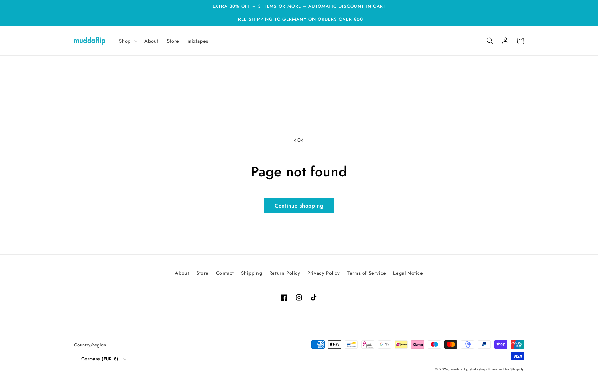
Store (202, 273)
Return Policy (284, 273)
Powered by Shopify (506, 369)
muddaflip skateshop (469, 369)
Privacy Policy (323, 273)
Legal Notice (408, 273)
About (182, 273)
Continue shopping (299, 206)
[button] (127, 41)
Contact (225, 273)
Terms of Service (366, 273)
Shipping (251, 273)
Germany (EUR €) (99, 358)
